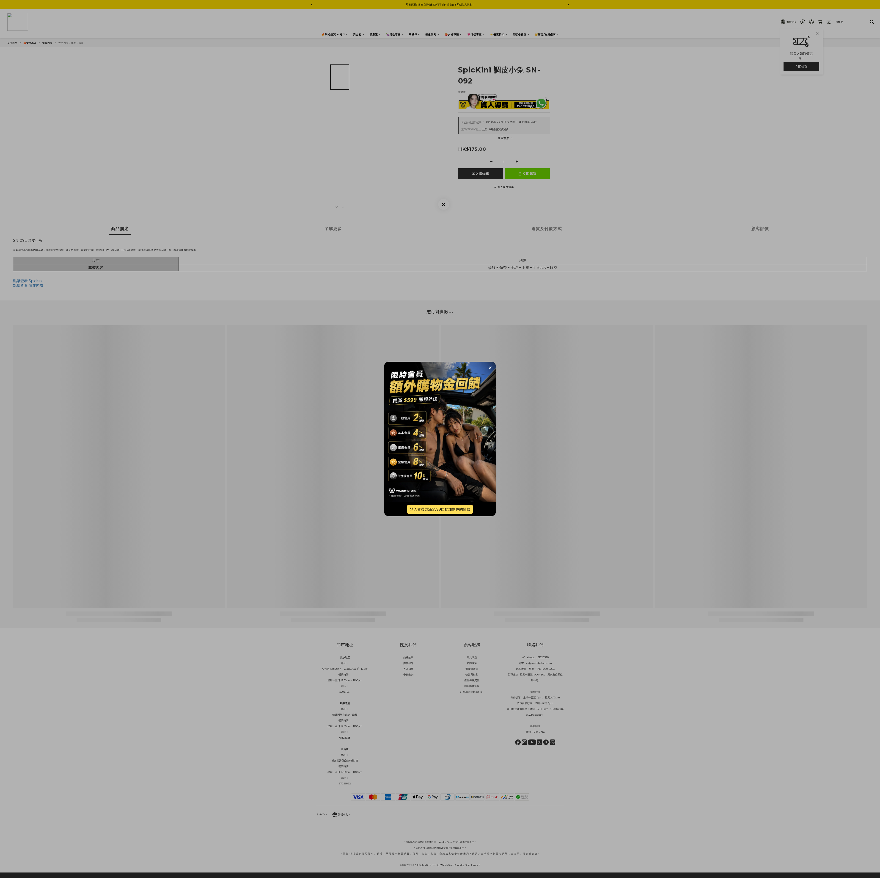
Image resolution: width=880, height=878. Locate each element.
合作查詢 (408, 674)
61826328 (543, 657)
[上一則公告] (312, 5)
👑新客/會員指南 (545, 34)
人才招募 (408, 668)
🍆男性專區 (393, 34)
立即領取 (801, 67)
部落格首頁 (519, 34)
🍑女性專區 (452, 34)
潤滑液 (374, 34)
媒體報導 (408, 663)
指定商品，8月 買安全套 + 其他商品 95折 (499, 121)
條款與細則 (471, 674)
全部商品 (12, 43)
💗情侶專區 (474, 34)
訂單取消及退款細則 (471, 691)
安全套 (357, 34)
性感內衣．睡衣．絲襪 (71, 43)
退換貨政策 (471, 668)
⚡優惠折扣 (497, 34)
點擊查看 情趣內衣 (28, 285)
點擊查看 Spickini (27, 281)
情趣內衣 (47, 43)
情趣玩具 (430, 34)
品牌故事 (408, 657)
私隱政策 (472, 663)
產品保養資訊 (471, 680)
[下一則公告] (568, 5)
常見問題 (472, 657)
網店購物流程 (471, 686)
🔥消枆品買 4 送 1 (333, 34)
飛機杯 (413, 34)
